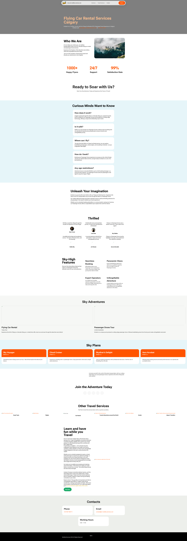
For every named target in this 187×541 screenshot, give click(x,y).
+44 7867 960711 (68, 511)
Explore (121, 3)
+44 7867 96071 (102, 27)
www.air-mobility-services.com (74, 2)
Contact (108, 3)
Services (93, 3)
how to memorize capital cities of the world (76, 485)
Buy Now (67, 489)
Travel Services (101, 3)
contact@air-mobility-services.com (87, 27)
